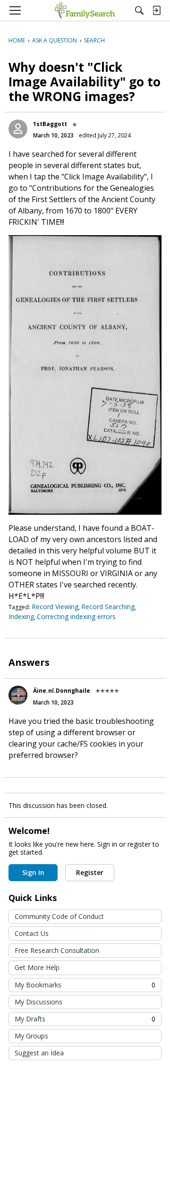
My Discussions (38, 1001)
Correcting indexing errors (76, 616)
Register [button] (89, 872)
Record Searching (108, 606)
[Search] (139, 10)
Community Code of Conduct (59, 916)
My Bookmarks (85, 984)
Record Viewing (55, 606)
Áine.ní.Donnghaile (61, 691)
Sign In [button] (33, 872)
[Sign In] (156, 10)
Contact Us (32, 933)
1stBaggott (50, 124)
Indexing (21, 616)
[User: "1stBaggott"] (17, 128)
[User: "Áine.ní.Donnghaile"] (17, 695)
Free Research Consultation (57, 950)
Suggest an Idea (39, 1052)
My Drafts (85, 1018)
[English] (85, 10)
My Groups (31, 1035)
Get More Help (37, 967)
